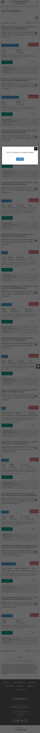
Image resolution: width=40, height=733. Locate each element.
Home (6, 682)
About (30, 686)
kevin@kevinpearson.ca (20, 707)
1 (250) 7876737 (6, 71)
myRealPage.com (20, 729)
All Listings (19, 682)
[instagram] (26, 721)
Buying (33, 682)
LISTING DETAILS (7, 62)
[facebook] (13, 721)
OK (20, 159)
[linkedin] (22, 721)
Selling (10, 686)
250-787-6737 (20, 3)
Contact (20, 689)
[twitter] (18, 721)
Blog (20, 686)
